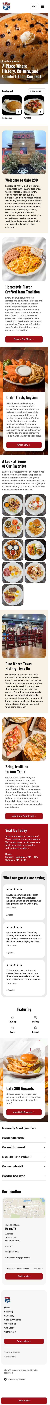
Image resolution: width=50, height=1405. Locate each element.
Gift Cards (9, 1327)
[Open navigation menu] (42, 6)
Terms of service (12, 1352)
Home (7, 1307)
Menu (34, 6)
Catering (8, 1311)
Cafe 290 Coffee (12, 1319)
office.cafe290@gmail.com (17, 1258)
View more (11, 907)
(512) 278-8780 (12, 1252)
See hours (38, 1268)
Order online (24, 1276)
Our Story (9, 1315)
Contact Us (10, 1331)
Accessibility (10, 1356)
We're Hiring (10, 1323)
